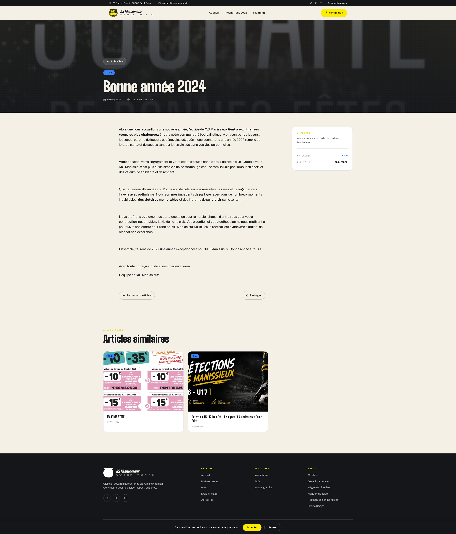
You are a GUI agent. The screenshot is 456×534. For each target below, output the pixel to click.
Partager (255, 295)
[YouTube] (321, 3)
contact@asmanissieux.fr (175, 3)
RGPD (204, 487)
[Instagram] (310, 3)
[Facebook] (316, 3)
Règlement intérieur (319, 487)
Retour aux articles (139, 295)
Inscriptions (261, 475)
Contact (313, 475)
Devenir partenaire (318, 481)
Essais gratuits (263, 487)
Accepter (252, 527)
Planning (259, 12)
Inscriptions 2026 (236, 12)
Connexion (336, 12)
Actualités (117, 61)
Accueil (214, 12)
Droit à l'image (209, 493)
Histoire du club (210, 481)
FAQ (257, 481)
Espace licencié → (337, 3)
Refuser (272, 527)
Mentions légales (318, 493)
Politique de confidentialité (323, 500)
